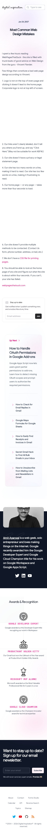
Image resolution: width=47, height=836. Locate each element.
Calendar (11, 803)
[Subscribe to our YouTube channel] (20, 816)
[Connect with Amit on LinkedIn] (23, 576)
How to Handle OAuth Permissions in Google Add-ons (22, 352)
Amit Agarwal (11, 538)
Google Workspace (18, 563)
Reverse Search (32, 803)
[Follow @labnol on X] (14, 816)
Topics (18, 808)
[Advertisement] (23, 116)
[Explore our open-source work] (26, 816)
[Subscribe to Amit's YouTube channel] (30, 576)
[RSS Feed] (32, 816)
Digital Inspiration (25, 824)
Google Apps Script (14, 567)
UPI (20, 803)
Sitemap (28, 808)
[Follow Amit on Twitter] (17, 576)
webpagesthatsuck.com (13, 285)
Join (38, 316)
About (10, 798)
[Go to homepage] (12, 7)
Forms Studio (33, 798)
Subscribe (38, 770)
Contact (20, 798)
